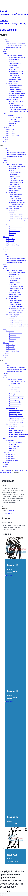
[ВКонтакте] (1, 891)
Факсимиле (12, 123)
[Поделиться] (3, 893)
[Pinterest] (11, 891)
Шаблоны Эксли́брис (12, 135)
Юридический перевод (16, 97)
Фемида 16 (12, 817)
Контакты (6, 137)
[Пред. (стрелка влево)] (0, 895)
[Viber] (7, 891)
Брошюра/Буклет (14, 59)
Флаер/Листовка (14, 81)
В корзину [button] (10, 572)
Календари (12, 69)
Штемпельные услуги (12, 99)
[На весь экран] (2, 893)
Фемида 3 (12, 854)
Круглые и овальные (15, 117)
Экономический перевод (16, 95)
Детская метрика (14, 67)
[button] (14, 145)
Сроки (5, 51)
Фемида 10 (12, 565)
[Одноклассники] (3, 891)
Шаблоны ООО (10, 133)
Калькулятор (10, 115)
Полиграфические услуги (14, 55)
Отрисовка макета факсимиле (18, 109)
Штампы (11, 125)
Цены (4, 113)
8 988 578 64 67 (8, 30)
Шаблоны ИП (10, 131)
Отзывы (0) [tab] (8, 513)
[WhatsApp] (9, 891)
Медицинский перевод (16, 85)
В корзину (4, 508)
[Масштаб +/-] (0, 893)
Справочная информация (14, 47)
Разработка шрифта (15, 77)
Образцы (6, 127)
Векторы (5, 139)
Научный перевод (14, 87)
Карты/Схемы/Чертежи (16, 71)
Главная (5, 39)
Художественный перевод (17, 93)
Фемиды (11, 510)
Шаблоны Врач (10, 129)
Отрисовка (12, 119)
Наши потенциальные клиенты (15, 43)
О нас (7, 41)
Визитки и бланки (14, 121)
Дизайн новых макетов (16, 105)
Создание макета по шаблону (18, 111)
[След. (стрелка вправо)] (2, 895)
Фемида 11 (12, 691)
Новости (5, 49)
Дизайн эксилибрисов (16, 107)
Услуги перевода (11, 83)
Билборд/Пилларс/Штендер (17, 57)
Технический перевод (16, 91)
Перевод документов (15, 89)
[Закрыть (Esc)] (5, 893)
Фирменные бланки (15, 79)
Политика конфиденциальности (16, 45)
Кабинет (5, 141)
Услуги (5, 53)
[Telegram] (5, 891)
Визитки (11, 61)
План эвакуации (14, 75)
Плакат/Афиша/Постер (16, 73)
